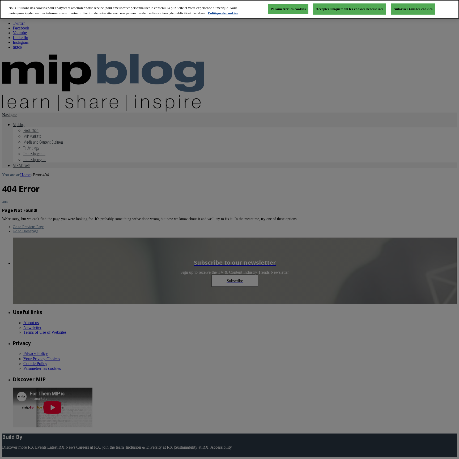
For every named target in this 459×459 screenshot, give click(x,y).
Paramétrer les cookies (288, 9)
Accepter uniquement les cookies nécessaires (349, 9)
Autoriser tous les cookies (413, 9)
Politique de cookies (223, 13)
